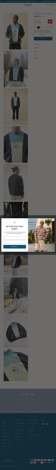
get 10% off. (15, 246)
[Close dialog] (53, 220)
